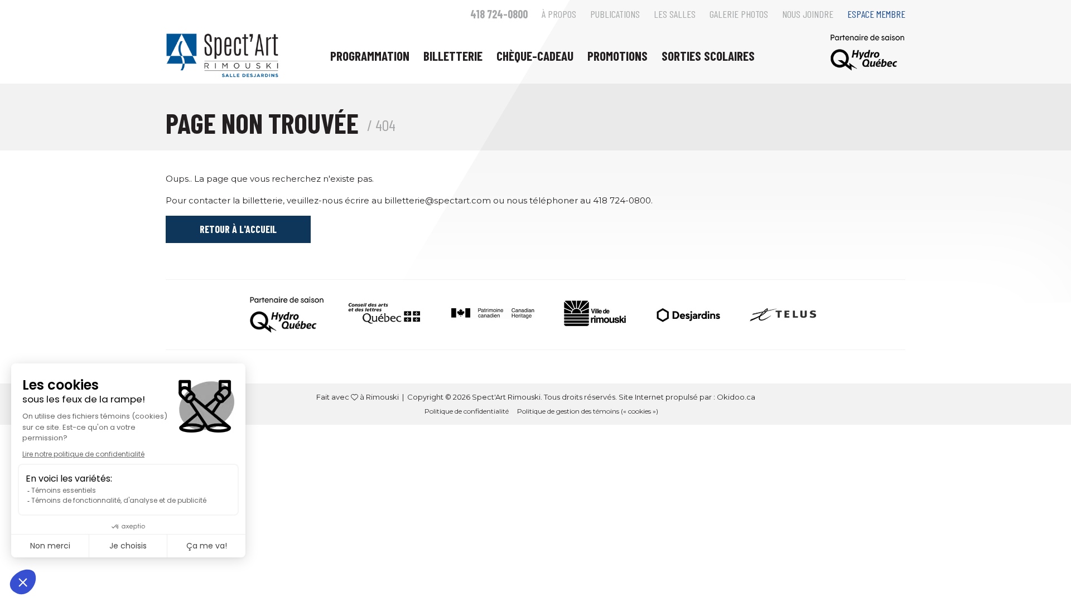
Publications (615, 14)
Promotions (617, 56)
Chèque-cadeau (534, 56)
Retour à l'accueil (238, 229)
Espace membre (876, 14)
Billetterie (453, 56)
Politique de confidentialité (466, 411)
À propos (559, 14)
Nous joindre (807, 14)
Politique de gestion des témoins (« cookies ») (587, 411)
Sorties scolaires (708, 56)
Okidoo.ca (736, 396)
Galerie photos (739, 14)
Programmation (369, 56)
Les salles (675, 14)
